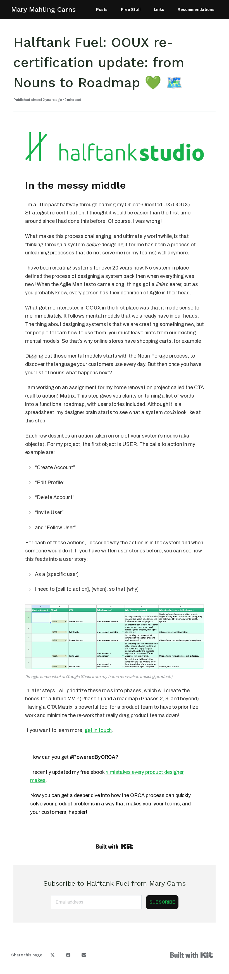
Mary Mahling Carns (43, 9)
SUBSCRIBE (162, 902)
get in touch (98, 730)
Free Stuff (130, 10)
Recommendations (196, 10)
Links (159, 10)
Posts (102, 10)
